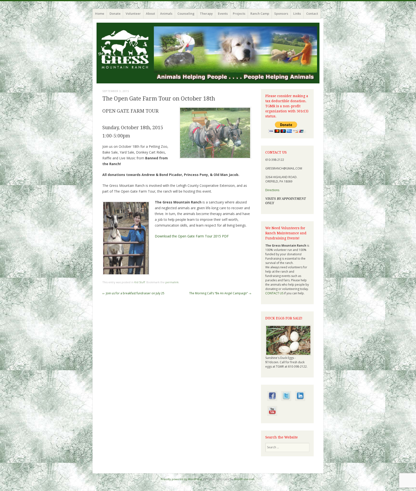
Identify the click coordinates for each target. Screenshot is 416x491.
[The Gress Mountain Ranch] (208, 53)
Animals (166, 13)
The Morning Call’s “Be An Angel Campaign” (220, 293)
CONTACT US (274, 293)
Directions (272, 190)
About (150, 13)
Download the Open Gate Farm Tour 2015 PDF (192, 236)
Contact (312, 13)
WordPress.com (244, 479)
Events (223, 13)
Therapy (206, 13)
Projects (239, 13)
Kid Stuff (139, 282)
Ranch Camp (259, 13)
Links (297, 13)
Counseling (186, 13)
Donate (115, 13)
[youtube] (272, 417)
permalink (172, 282)
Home (99, 13)
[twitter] (286, 402)
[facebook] (272, 402)
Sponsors (281, 13)
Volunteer (133, 13)
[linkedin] (300, 402)
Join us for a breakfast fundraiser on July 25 (133, 293)
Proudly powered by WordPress (181, 479)
